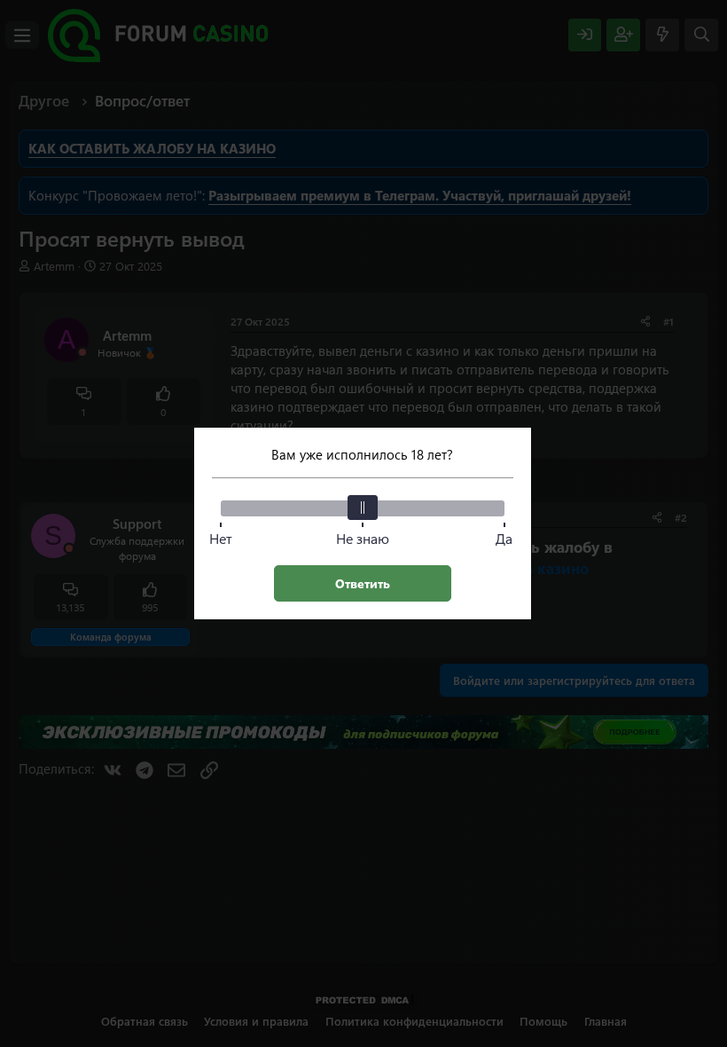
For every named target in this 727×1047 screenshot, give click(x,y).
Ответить (362, 583)
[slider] (363, 507)
